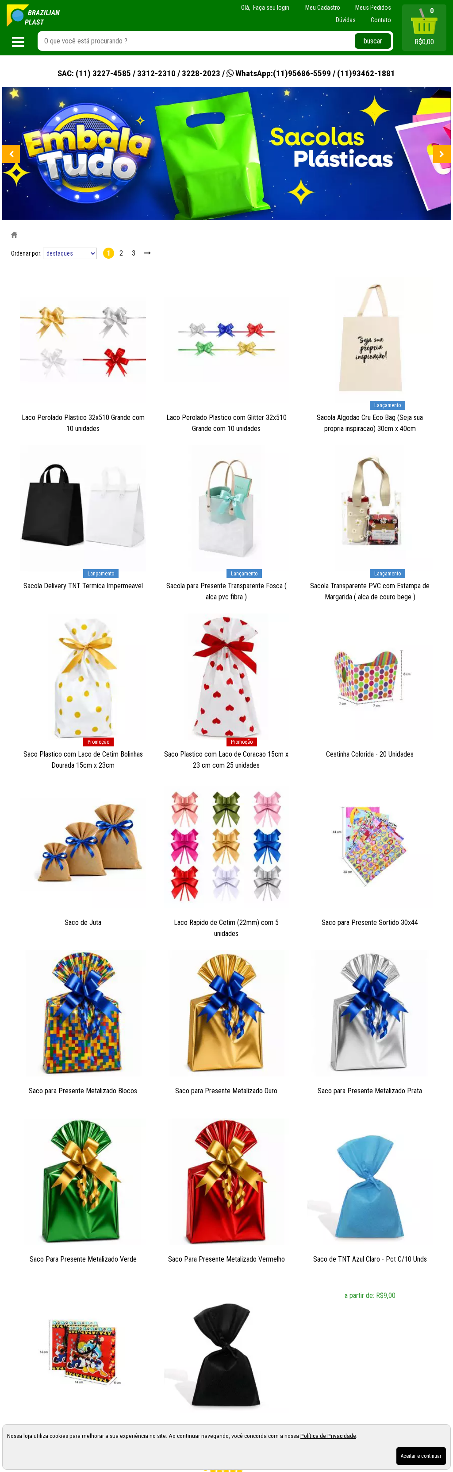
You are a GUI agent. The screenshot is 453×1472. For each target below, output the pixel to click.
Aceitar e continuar (421, 1456)
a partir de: (360, 1295)
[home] (33, 15)
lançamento (387, 405)
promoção (98, 742)
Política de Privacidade (328, 1435)
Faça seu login (271, 7)
